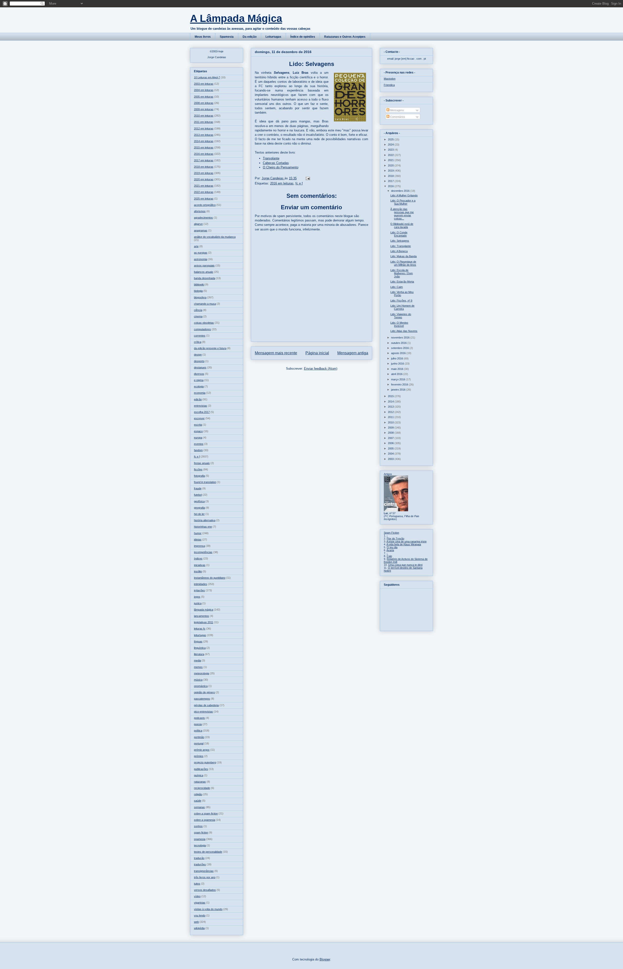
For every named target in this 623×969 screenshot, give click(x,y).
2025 (391, 139)
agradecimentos (203, 217)
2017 (391, 181)
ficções (198, 469)
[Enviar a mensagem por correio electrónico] (307, 178)
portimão (199, 737)
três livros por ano (204, 877)
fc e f (299, 183)
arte (196, 246)
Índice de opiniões (302, 36)
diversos (199, 373)
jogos (197, 596)
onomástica (201, 686)
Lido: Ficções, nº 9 (401, 300)
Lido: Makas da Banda (403, 256)
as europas (200, 252)
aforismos (200, 211)
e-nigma (198, 380)
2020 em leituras (203, 179)
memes (198, 667)
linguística (200, 647)
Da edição (250, 36)
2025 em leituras (203, 198)
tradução (199, 858)
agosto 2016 (398, 353)
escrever (199, 418)
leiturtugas (200, 635)
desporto (199, 361)
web (196, 921)
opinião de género (204, 692)
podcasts (199, 717)
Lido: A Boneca (399, 251)
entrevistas (200, 405)
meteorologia (201, 673)
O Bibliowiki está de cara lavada (401, 225)
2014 (391, 401)
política (198, 730)
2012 (391, 412)
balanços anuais (203, 271)
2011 (391, 417)
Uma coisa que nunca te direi (405, 564)
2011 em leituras (203, 121)
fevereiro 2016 (400, 384)
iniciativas (199, 565)
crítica (197, 341)
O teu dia (392, 547)
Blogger (325, 959)
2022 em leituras (203, 192)
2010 (391, 422)
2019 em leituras (203, 173)
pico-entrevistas (203, 711)
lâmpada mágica (203, 609)
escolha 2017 (202, 412)
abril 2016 (397, 374)
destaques (200, 367)
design (198, 354)
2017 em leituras (203, 160)
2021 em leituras (203, 185)
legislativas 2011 (203, 622)
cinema (198, 316)
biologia (198, 290)
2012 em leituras (203, 128)
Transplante (271, 158)
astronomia (200, 259)
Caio (389, 556)
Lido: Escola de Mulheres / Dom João (401, 273)
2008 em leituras (203, 102)
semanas (199, 807)
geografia (199, 507)
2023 (391, 149)
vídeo (197, 896)
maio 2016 (397, 368)
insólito (198, 571)
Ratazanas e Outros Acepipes (345, 36)
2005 (391, 448)
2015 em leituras (203, 147)
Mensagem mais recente (276, 353)
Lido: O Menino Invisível (399, 324)
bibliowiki (199, 284)
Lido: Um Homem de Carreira (402, 307)
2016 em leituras (281, 183)
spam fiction (201, 832)
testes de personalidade (208, 851)
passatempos (202, 698)
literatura (199, 654)
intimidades (200, 584)
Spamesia (227, 36)
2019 (391, 170)
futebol (198, 494)
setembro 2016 (400, 348)
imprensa (199, 545)
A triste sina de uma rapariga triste (406, 541)
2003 (391, 458)
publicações (201, 769)
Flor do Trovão (395, 538)
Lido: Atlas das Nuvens (403, 330)
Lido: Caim (396, 286)
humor (198, 533)
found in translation (205, 482)
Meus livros (203, 36)
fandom (198, 450)
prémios (198, 756)
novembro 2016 (400, 337)
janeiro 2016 (398, 389)
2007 (391, 438)
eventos (198, 443)
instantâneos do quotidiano (209, 577)
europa (198, 437)
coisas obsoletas (204, 322)
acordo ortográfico (205, 204)
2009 (391, 427)
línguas (198, 641)
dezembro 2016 (400, 190)
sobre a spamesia (204, 819)
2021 (391, 160)
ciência (198, 310)
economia (199, 392)
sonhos (198, 826)
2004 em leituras (203, 90)
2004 (391, 453)
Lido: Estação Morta (402, 281)
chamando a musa (205, 303)
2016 (391, 186)
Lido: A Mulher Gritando (404, 195)
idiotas (198, 539)
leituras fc (199, 628)
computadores (202, 329)
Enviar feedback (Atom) (320, 368)
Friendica (389, 84)
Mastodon (389, 78)
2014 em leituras (203, 141)
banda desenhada (204, 278)
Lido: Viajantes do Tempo (400, 316)
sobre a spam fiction (206, 813)
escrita (198, 424)
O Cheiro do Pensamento (280, 167)
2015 (391, 396)
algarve (198, 223)
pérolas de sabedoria (206, 705)
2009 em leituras (203, 109)
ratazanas (200, 781)
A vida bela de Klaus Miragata (403, 544)
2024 (391, 144)
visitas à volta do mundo (208, 909)
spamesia (199, 839)
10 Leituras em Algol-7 (207, 77)
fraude (198, 488)
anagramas (200, 230)
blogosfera (200, 297)
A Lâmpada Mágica (236, 18)
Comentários (397, 116)
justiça (198, 603)
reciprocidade (202, 787)
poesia (198, 724)
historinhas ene (203, 526)
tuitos (197, 883)
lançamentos (201, 615)
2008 (391, 432)
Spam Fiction (391, 532)
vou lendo (199, 915)
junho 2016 (398, 363)
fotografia (199, 475)
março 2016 (398, 379)
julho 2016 (397, 358)
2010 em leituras (203, 115)
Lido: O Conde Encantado (398, 234)
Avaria (390, 550)
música (198, 679)
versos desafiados (205, 889)
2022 (391, 155)
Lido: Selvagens (399, 240)
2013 (391, 406)
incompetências (203, 552)
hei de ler (199, 513)
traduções (200, 864)
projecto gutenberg (205, 762)
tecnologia (200, 845)
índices (198, 558)
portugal (198, 743)
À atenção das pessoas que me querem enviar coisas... (402, 214)
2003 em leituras (203, 83)
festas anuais (202, 463)
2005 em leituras (203, 96)
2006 (391, 443)
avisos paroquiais (204, 265)
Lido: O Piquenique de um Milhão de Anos (403, 263)
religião (198, 794)
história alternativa (204, 520)
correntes (199, 335)
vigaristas (199, 902)
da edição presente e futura (210, 348)
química (198, 775)
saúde (197, 800)
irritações (199, 590)
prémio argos (202, 749)
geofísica (199, 501)
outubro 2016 (399, 342)
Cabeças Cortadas (276, 163)
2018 (391, 175)
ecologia (199, 386)
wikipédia (199, 928)
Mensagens (396, 110)
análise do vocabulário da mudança (215, 236)
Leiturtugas (273, 36)
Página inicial (317, 353)
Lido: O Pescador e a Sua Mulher (402, 202)
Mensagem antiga (352, 353)
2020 (391, 165)
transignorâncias (204, 870)
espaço (198, 431)
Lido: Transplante (400, 246)
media (197, 660)
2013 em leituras (203, 134)
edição (198, 399)
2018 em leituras (203, 166)
